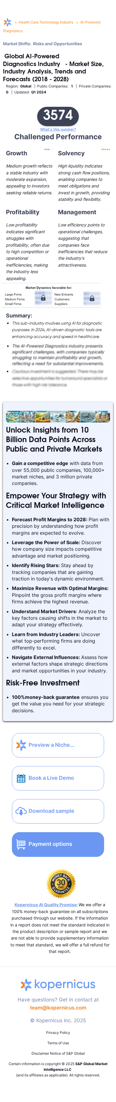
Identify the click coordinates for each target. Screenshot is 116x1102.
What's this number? (58, 129)
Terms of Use (58, 1043)
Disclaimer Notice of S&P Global (58, 1053)
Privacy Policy (58, 1032)
